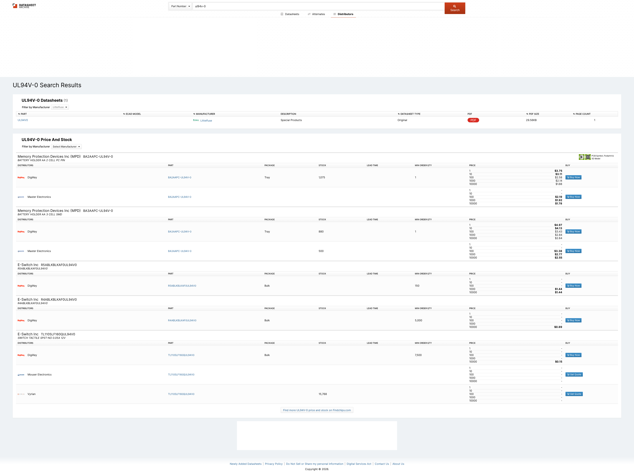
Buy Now (574, 177)
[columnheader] (68, 114)
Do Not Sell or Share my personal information (314, 463)
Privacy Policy (274, 463)
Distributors (345, 14)
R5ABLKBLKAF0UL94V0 (182, 285)
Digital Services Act (359, 463)
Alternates (318, 14)
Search (455, 10)
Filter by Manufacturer (36, 107)
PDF (473, 120)
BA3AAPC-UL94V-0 (179, 231)
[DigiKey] (22, 177)
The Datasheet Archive (24, 6)
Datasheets (291, 14)
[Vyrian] (22, 394)
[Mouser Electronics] (22, 374)
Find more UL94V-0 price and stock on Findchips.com (317, 410)
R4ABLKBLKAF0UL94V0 (182, 320)
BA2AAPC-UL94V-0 (179, 177)
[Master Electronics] (22, 197)
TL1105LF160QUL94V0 (181, 355)
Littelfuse (206, 120)
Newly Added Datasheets (246, 463)
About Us (398, 463)
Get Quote (575, 374)
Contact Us (382, 463)
